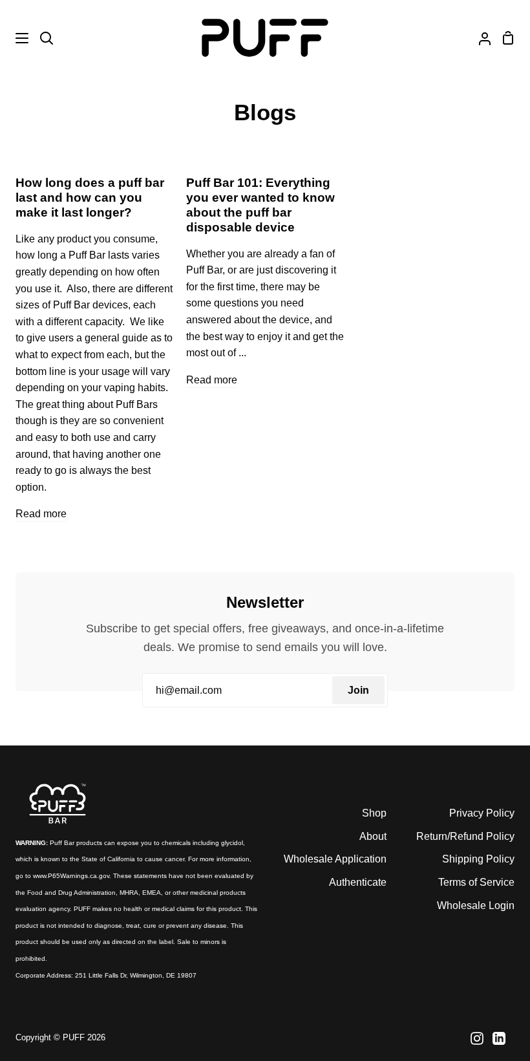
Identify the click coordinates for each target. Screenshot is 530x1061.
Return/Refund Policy (465, 836)
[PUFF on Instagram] (477, 1038)
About (373, 836)
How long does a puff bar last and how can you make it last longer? (90, 197)
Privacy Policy (481, 813)
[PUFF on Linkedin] (499, 1038)
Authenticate (358, 882)
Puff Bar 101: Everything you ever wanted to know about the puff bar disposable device (260, 204)
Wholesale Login (475, 905)
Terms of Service (476, 882)
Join (358, 690)
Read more (41, 513)
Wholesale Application (335, 858)
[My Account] (479, 38)
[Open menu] (15, 38)
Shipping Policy (478, 858)
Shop (374, 813)
